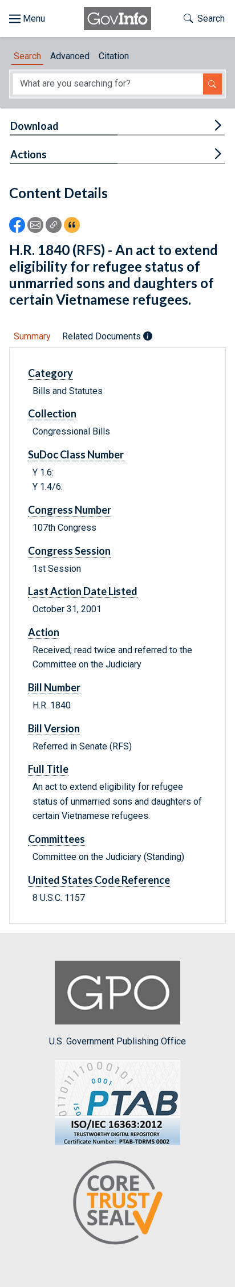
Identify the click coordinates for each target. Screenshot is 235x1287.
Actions (28, 154)
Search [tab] (27, 56)
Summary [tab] (32, 336)
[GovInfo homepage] (117, 18)
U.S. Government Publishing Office (117, 1041)
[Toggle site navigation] (27, 18)
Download (34, 126)
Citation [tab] (114, 56)
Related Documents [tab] (102, 336)
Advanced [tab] (70, 56)
